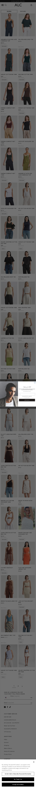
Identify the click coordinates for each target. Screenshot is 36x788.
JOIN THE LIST (27, 400)
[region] (18, 773)
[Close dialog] (35, 382)
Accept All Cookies (18, 784)
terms (25, 397)
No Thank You (18, 779)
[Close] (34, 762)
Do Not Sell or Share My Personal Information (18, 774)
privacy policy (27, 397)
